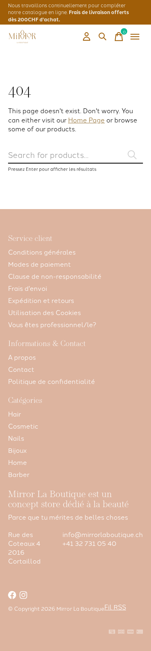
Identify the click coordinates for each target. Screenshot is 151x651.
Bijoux (17, 450)
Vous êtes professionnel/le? (52, 324)
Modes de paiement (39, 263)
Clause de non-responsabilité (54, 276)
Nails (16, 437)
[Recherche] (103, 37)
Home (17, 462)
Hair (14, 413)
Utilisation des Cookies (44, 312)
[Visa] (130, 632)
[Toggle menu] (135, 37)
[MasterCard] (121, 632)
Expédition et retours (41, 300)
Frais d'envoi (27, 288)
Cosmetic (23, 425)
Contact (21, 369)
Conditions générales (42, 251)
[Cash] (112, 632)
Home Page (86, 119)
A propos (22, 356)
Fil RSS (115, 606)
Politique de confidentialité (51, 381)
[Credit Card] (140, 632)
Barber (18, 474)
